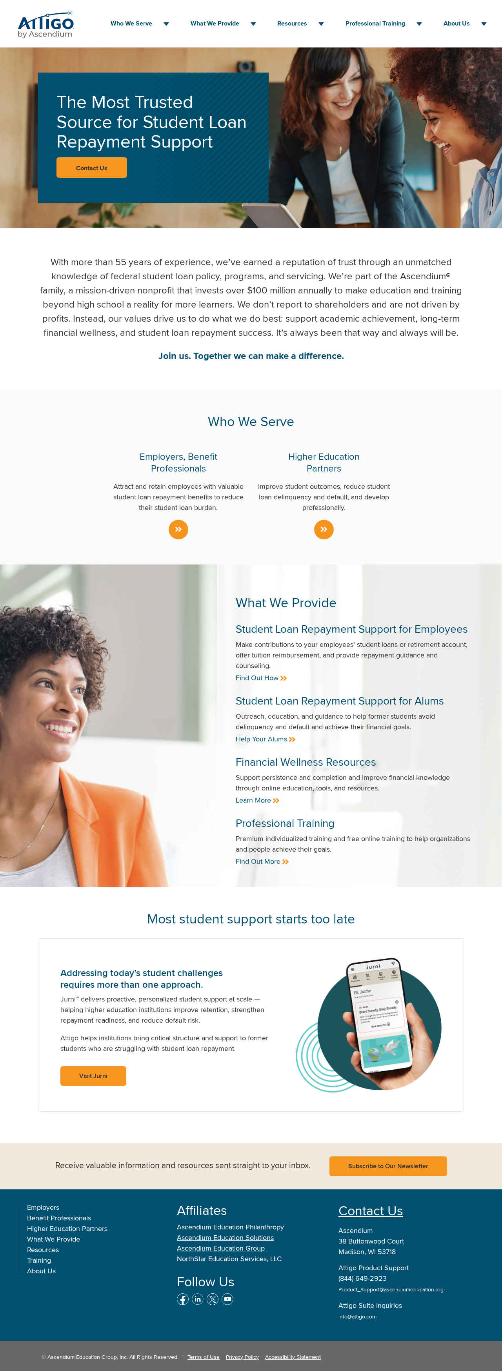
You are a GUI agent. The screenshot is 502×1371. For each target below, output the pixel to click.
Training (39, 1260)
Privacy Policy (242, 1357)
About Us (457, 23)
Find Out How (257, 678)
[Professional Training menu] (419, 24)
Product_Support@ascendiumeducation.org (391, 1289)
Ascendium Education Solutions (225, 1237)
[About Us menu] (484, 24)
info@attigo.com (357, 1316)
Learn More (253, 800)
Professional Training (375, 23)
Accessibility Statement (293, 1357)
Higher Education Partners (67, 1228)
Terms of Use (203, 1357)
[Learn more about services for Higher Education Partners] (324, 529)
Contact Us (370, 1210)
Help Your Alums (261, 739)
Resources (292, 23)
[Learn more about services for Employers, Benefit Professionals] (178, 529)
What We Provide (53, 1239)
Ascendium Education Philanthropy (230, 1227)
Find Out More (258, 861)
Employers (43, 1207)
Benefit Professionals (59, 1218)
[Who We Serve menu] (166, 24)
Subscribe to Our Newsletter (388, 1166)
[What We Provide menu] (253, 24)
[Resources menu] (321, 24)
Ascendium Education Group (221, 1248)
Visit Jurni (93, 1075)
